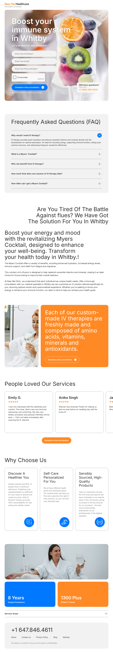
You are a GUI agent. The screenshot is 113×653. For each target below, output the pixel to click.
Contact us (26, 637)
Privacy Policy (42, 637)
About (13, 637)
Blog (55, 637)
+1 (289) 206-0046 (88, 89)
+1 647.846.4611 (32, 630)
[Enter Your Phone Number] (34, 69)
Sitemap (66, 637)
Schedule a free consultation (56, 440)
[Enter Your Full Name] (34, 54)
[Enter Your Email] (34, 61)
